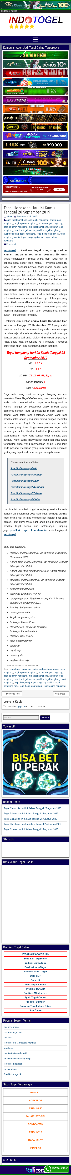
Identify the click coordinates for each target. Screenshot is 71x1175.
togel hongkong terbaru (32, 237)
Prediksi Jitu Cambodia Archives (20, 1042)
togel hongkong (27, 233)
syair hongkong (11, 233)
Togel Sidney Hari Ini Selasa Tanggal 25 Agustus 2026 (31, 829)
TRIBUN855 (35, 1108)
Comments (11, 244)
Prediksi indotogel (13, 1063)
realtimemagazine (13, 1032)
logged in (21, 706)
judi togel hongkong (38, 227)
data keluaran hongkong (15, 227)
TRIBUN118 (35, 1132)
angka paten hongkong (26, 223)
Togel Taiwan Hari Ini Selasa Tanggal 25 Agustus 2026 (31, 813)
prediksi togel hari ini (25, 230)
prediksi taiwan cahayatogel (18, 1058)
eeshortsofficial (11, 1027)
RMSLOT (35, 1092)
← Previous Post (11, 693)
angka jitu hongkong (38, 220)
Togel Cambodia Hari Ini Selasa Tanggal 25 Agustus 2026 (32, 808)
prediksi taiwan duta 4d (15, 1053)
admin (9, 216)
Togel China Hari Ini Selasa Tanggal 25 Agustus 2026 (30, 819)
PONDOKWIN (35, 1124)
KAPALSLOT (35, 1140)
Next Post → (61, 693)
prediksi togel (10, 1069)
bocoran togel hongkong (50, 223)
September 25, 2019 (27, 216)
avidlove (8, 1037)
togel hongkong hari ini (48, 233)
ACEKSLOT (35, 1100)
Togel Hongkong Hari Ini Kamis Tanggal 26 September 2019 (29, 210)
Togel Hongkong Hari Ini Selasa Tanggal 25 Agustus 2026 (32, 824)
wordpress (9, 1048)
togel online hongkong (54, 686)
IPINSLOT (35, 1148)
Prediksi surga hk (12, 1074)
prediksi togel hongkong (48, 230)
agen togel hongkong (16, 220)
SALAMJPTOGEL (35, 1116)
